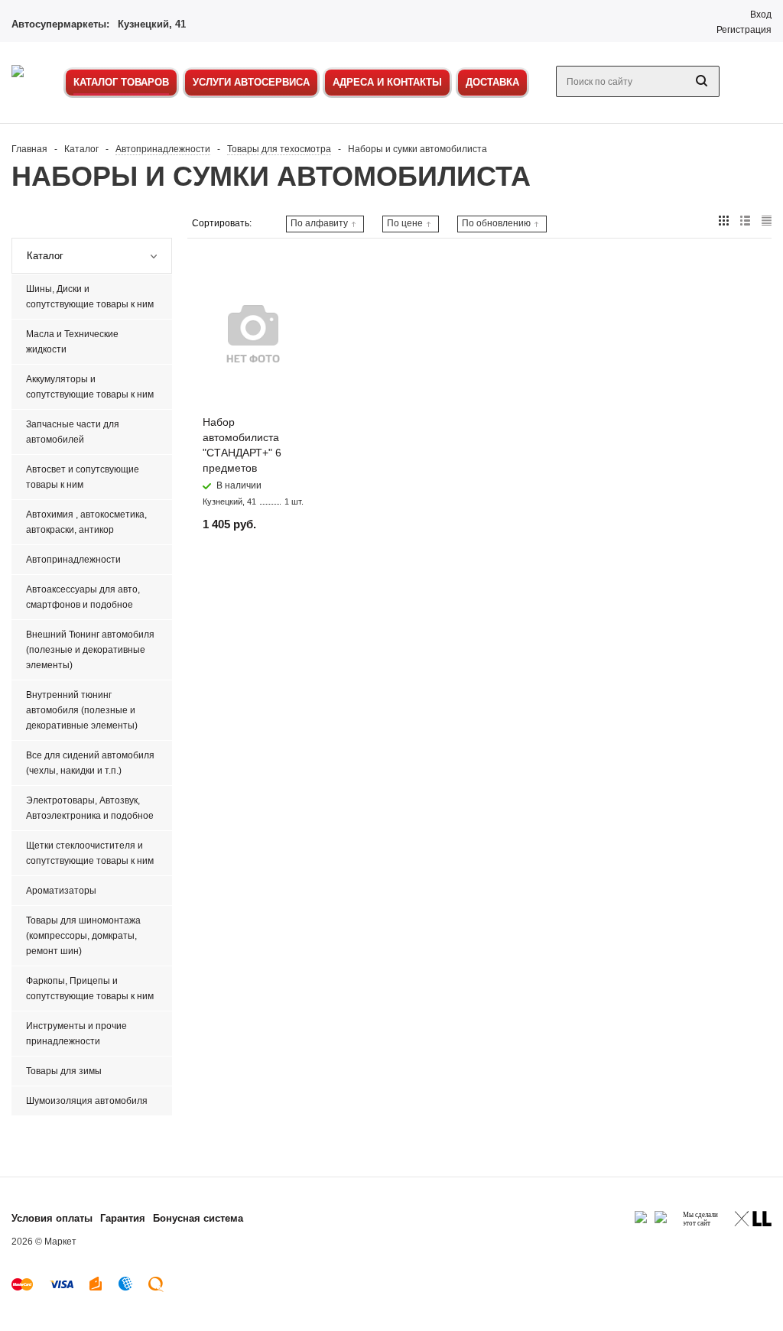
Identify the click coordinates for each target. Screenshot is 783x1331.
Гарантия (122, 1218)
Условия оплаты (52, 1218)
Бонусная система (198, 1218)
